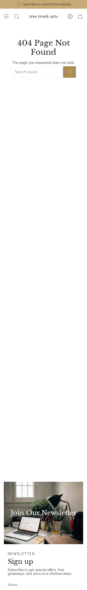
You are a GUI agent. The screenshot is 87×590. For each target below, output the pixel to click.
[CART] (80, 16)
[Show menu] (6, 16)
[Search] (69, 72)
